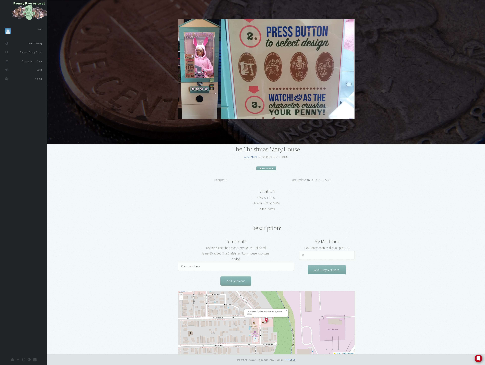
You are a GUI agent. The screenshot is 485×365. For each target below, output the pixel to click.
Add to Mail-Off (267, 168)
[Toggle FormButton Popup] (478, 358)
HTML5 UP (290, 359)
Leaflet (338, 353)
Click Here (250, 157)
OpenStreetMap (348, 353)
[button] (266, 320)
